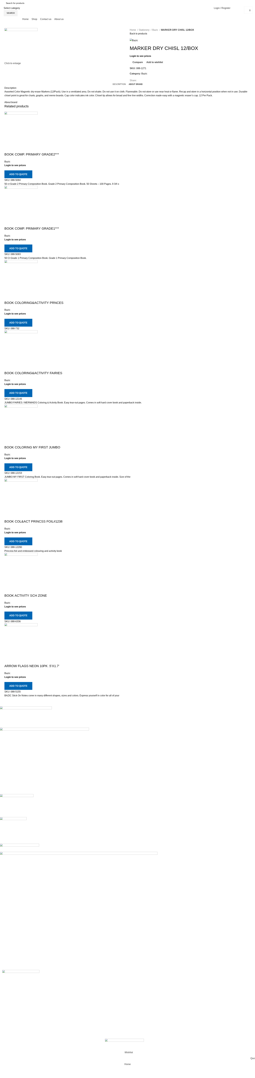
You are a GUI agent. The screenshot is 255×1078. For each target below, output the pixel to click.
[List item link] (32, 1010)
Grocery (134, 1010)
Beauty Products (138, 994)
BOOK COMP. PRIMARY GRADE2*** (31, 154)
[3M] (125, 838)
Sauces (136, 1016)
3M (133, 983)
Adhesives (135, 977)
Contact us (71, 977)
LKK (136, 1022)
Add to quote (18, 174)
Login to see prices (140, 56)
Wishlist (219, 988)
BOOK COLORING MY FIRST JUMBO (32, 447)
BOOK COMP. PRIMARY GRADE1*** (31, 228)
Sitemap (176, 1000)
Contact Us (178, 994)
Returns (176, 983)
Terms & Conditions (182, 988)
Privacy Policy (179, 977)
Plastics (134, 1038)
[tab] (119, 84)
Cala (134, 1000)
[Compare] (8, 148)
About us (70, 983)
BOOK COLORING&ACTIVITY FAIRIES (33, 373)
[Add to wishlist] (24, 148)
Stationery (144, 30)
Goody (135, 1005)
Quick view (16, 148)
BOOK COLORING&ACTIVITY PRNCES (33, 303)
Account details (223, 983)
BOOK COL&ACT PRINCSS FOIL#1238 (33, 521)
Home (133, 30)
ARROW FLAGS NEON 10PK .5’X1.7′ (31, 666)
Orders (218, 977)
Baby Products (137, 988)
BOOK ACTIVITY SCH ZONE (25, 595)
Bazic (155, 30)
